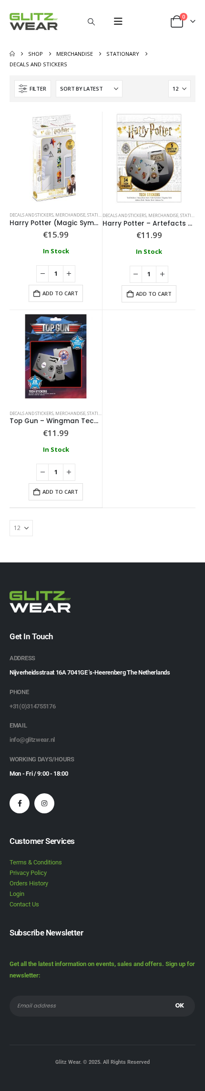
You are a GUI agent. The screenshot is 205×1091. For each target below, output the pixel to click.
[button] (91, 21)
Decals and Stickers (31, 215)
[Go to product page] (56, 158)
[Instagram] (44, 803)
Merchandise (70, 215)
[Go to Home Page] (12, 54)
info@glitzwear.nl (32, 739)
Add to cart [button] (60, 293)
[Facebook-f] (20, 803)
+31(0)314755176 (33, 706)
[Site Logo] (34, 21)
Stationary (100, 215)
